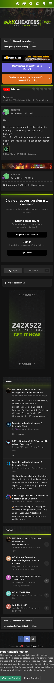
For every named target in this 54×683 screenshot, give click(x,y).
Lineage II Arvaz (22, 468)
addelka (15, 608)
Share (14, 270)
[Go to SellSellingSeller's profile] (8, 577)
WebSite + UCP (19, 605)
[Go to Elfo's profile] (8, 424)
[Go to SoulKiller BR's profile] (8, 390)
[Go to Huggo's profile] (8, 593)
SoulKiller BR (21, 395)
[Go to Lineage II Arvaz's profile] (8, 463)
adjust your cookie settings (40, 667)
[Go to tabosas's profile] (6, 112)
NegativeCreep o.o (21, 566)
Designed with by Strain (20, 646)
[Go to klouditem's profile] (8, 496)
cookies (23, 664)
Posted (22, 113)
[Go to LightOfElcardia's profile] (8, 442)
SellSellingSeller (19, 582)
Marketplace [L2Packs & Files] (34, 100)
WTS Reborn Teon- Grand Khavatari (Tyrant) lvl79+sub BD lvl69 (26, 560)
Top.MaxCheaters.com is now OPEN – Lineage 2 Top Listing (27, 78)
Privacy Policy (37, 646)
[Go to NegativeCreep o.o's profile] (8, 558)
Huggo (15, 595)
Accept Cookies (12, 678)
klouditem (19, 501)
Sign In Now (27, 252)
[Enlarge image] (6, 149)
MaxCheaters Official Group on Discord (27, 67)
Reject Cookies (31, 678)
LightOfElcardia (22, 447)
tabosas (9, 97)
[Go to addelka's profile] (8, 606)
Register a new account (27, 234)
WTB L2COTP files (21, 592)
